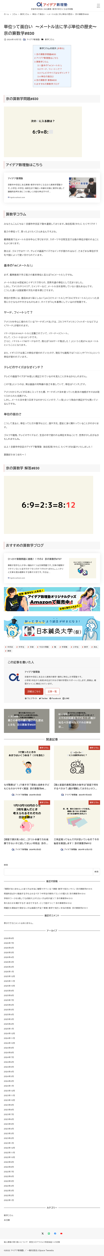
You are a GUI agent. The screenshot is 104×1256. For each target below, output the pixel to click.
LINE (67, 698)
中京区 (10, 647)
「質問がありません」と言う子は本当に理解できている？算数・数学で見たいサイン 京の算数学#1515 (48, 888)
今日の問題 (44, 647)
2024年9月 (9, 1047)
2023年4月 (9, 1128)
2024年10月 (9, 1043)
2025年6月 (9, 1004)
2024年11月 (9, 1038)
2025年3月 (9, 1019)
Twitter (44, 698)
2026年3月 (9, 962)
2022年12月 (9, 1147)
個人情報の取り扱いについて (16, 1242)
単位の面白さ (46, 76)
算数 (9, 651)
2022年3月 (9, 1190)
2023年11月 (9, 1095)
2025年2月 (9, 1024)
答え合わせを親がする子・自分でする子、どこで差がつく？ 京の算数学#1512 (38, 903)
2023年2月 (9, 1138)
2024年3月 (9, 1076)
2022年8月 (9, 1166)
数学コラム (49, 39)
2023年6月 (9, 1119)
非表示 (61, 48)
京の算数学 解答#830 (45, 80)
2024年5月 (9, 1066)
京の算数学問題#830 (45, 54)
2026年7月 (9, 943)
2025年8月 (9, 995)
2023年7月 (9, 1114)
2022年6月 (9, 1176)
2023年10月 (9, 1100)
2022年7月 (9, 1171)
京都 (31, 647)
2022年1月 (9, 1200)
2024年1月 (9, 1085)
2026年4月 (9, 957)
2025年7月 (9, 1000)
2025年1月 (9, 1028)
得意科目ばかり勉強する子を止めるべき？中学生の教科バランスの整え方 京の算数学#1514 (44, 893)
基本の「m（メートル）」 (50, 65)
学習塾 (64, 647)
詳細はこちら (34, 691)
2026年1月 (9, 971)
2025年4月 (9, 1014)
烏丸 (95, 647)
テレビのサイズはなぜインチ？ (53, 72)
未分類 (7, 1220)
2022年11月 (9, 1152)
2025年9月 (9, 990)
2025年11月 (9, 981)
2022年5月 (9, 1181)
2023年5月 (9, 1124)
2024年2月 (9, 1081)
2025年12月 (9, 976)
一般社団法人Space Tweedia (40, 1250)
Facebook (56, 698)
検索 (6, 865)
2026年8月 (9, 938)
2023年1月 (9, 1143)
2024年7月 (9, 1057)
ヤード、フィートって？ (50, 69)
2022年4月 (9, 1185)
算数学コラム (41, 61)
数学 (86, 647)
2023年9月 (9, 1104)
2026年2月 (9, 966)
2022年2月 (9, 1195)
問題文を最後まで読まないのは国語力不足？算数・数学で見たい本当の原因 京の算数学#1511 (46, 908)
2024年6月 (9, 1062)
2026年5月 (9, 952)
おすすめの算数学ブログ (46, 83)
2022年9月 (9, 1162)
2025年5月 (9, 1009)
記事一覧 (52, 691)
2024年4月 (9, 1071)
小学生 (75, 647)
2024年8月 (9, 1052)
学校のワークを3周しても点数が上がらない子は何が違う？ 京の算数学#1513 (38, 898)
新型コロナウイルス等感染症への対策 (44, 1242)
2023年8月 (9, 1109)
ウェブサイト (32, 698)
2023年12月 (9, 1090)
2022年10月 (9, 1157)
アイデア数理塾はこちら (46, 57)
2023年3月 (9, 1133)
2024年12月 (9, 1033)
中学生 (21, 647)
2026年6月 (9, 947)
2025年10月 (9, 985)
